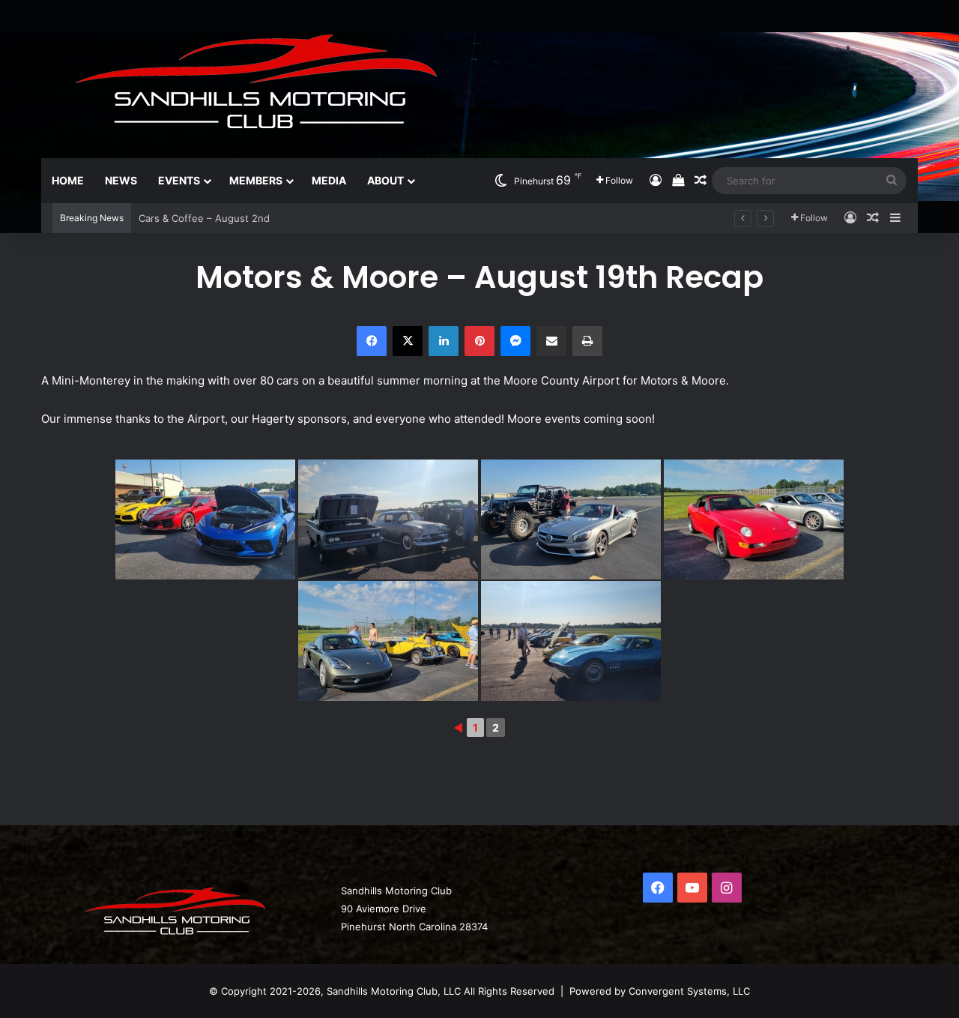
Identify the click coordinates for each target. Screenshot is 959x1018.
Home (68, 180)
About (385, 180)
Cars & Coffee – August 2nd (204, 218)
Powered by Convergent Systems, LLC (659, 991)
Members (255, 180)
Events (179, 180)
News (121, 180)
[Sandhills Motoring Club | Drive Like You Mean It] (266, 78)
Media (329, 180)
